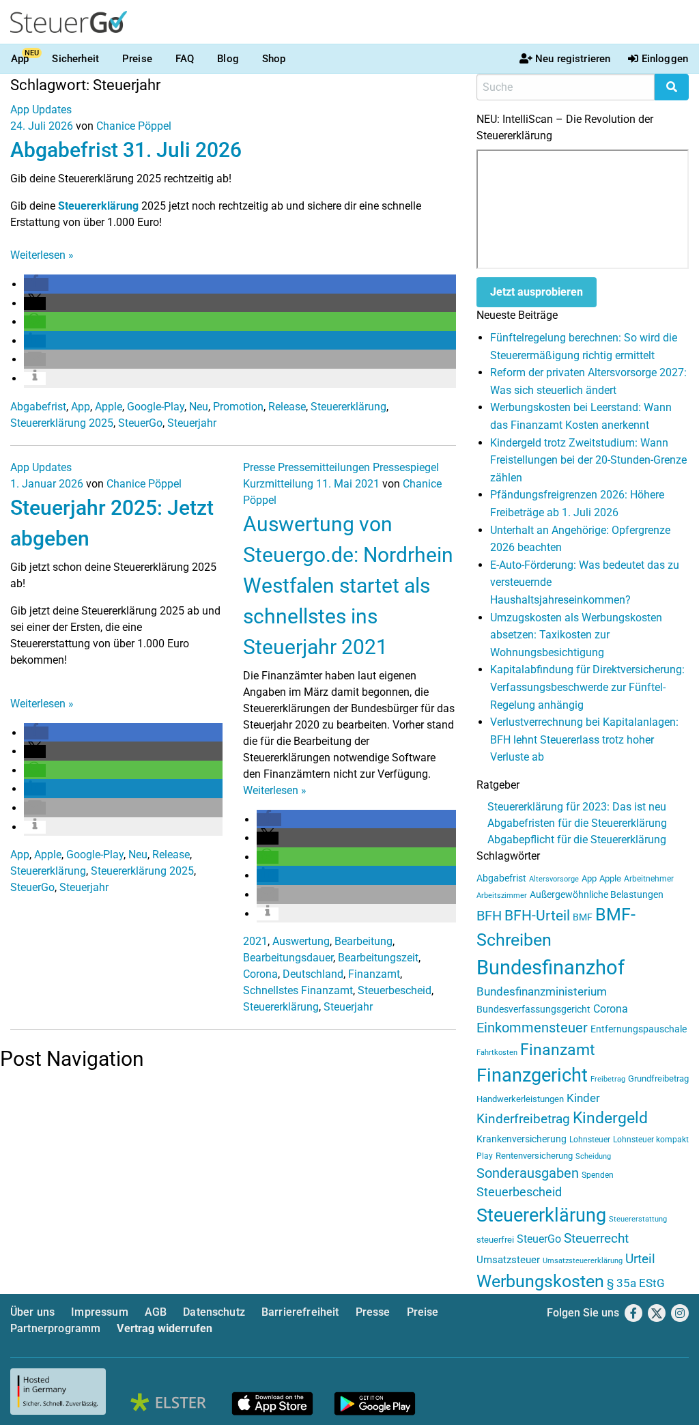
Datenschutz (214, 1312)
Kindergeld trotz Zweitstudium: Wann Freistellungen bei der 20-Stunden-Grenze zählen (588, 460)
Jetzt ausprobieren (536, 291)
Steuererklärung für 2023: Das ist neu (576, 806)
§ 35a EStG (636, 1283)
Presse (259, 467)
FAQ (184, 59)
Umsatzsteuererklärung (583, 1260)
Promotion (238, 406)
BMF (583, 917)
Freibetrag (607, 1079)
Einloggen (665, 59)
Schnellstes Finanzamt (298, 990)
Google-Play (155, 406)
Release (287, 406)
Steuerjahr (191, 423)
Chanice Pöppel (133, 125)
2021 (255, 941)
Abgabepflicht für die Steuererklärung (576, 839)
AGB (156, 1312)
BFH (489, 916)
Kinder (583, 1098)
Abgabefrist (38, 406)
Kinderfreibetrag (523, 1119)
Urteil (640, 1259)
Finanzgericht (532, 1075)
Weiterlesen (42, 255)
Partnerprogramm (55, 1328)
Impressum (99, 1312)
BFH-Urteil (537, 915)
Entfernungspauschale (638, 1029)
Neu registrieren (572, 59)
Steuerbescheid (394, 990)
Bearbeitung (363, 941)
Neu (198, 406)
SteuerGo (140, 423)
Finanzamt (374, 974)
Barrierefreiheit (300, 1312)
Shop (274, 59)
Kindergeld (610, 1118)
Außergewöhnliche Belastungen (597, 895)
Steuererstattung (638, 1219)
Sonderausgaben (527, 1173)
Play (484, 1156)
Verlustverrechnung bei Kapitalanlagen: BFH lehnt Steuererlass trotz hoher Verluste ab (584, 739)
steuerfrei (495, 1239)
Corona (260, 974)
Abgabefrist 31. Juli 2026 (126, 150)
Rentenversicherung (534, 1156)
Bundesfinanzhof (550, 967)
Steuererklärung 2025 (61, 423)
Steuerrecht (596, 1238)
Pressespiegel (406, 467)
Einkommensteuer (532, 1027)
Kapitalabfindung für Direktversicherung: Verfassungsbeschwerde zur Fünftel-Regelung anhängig (587, 687)
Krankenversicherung (521, 1139)
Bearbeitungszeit (378, 957)
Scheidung (593, 1156)
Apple (108, 406)
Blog (228, 59)
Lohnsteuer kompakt (651, 1139)
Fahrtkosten (496, 1052)
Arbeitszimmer (501, 895)
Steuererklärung (98, 205)
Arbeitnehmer (649, 879)
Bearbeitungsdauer (288, 957)
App (20, 59)
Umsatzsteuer (508, 1260)
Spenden (598, 1175)
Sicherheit (75, 59)
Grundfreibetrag (658, 1078)
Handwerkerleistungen (520, 1099)
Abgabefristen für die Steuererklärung (577, 823)
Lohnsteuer (589, 1139)
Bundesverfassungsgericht (533, 1009)
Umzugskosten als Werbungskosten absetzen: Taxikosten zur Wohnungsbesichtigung (576, 635)
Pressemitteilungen (324, 467)
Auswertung (301, 941)
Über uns (32, 1312)
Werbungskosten (540, 1281)
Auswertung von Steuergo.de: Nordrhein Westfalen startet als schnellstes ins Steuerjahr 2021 (348, 585)
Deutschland (313, 974)
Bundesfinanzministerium (541, 991)
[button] (36, 284)
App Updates (41, 109)
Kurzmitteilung (278, 483)
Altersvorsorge (554, 879)
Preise (137, 59)
